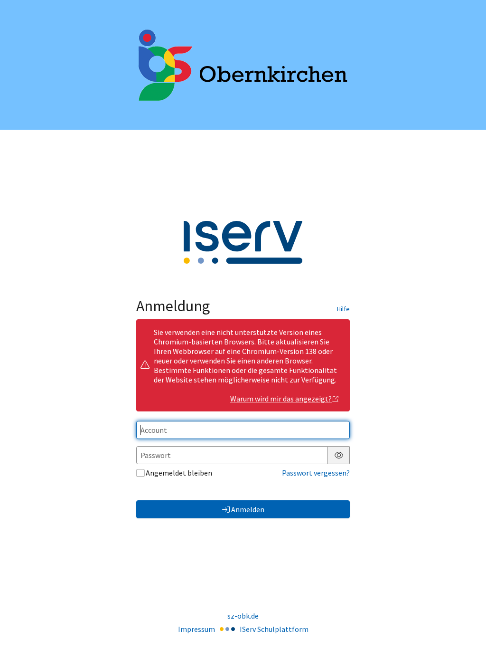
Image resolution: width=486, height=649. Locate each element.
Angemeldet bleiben (179, 472)
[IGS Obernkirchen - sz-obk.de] (243, 65)
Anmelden (247, 509)
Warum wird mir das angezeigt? (281, 398)
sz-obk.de (243, 615)
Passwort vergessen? (316, 472)
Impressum (196, 629)
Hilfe (343, 309)
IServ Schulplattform (274, 629)
